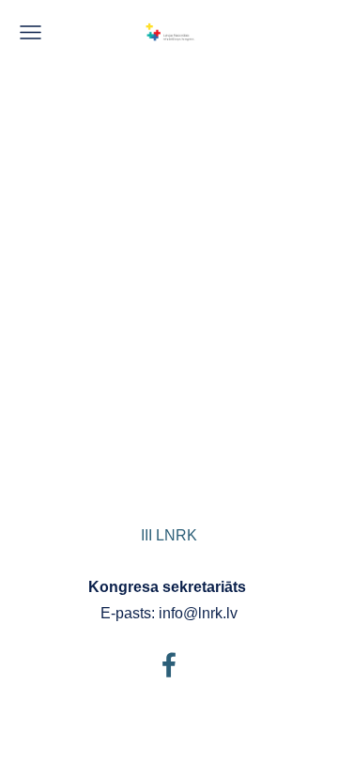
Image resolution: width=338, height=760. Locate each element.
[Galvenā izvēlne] (30, 32)
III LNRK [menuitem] (169, 535)
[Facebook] (169, 664)
